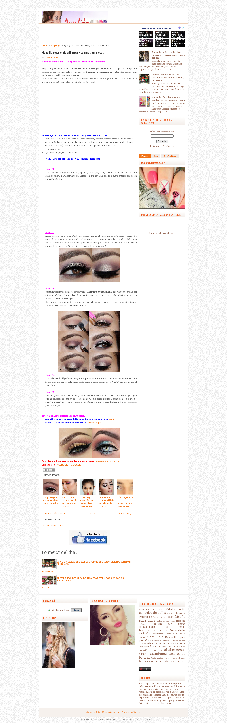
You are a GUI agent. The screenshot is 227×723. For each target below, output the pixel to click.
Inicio (92, 513)
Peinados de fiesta (167, 643)
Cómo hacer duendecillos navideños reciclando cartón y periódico (95, 563)
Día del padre (159, 617)
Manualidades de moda (162, 626)
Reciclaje (155, 646)
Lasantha (111, 719)
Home (46, 45)
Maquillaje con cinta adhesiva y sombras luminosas (73, 52)
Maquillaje (55, 45)
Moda (148, 640)
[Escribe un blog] (47, 470)
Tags (156, 156)
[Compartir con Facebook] (53, 470)
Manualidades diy (153, 630)
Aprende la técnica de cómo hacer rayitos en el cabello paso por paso (168, 55)
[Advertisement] (66, 33)
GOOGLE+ (76, 465)
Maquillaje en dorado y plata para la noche (50, 500)
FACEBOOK (61, 465)
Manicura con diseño (168, 623)
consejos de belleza (153, 613)
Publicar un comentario (52, 525)
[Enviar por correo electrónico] (44, 470)
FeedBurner (168, 146)
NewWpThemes (85, 719)
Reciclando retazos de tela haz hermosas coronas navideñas (90, 579)
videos (169, 661)
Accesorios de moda (151, 609)
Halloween (143, 624)
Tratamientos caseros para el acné (168, 658)
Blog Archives (170, 156)
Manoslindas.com (111, 712)
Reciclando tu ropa (171, 646)
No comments (51, 57)
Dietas (169, 616)
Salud (166, 650)
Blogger (171, 233)
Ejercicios (180, 621)
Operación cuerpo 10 (162, 641)
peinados (151, 643)
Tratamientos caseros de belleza (162, 656)
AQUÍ (111, 419)
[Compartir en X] (50, 470)
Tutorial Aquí (93, 423)
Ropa (159, 650)
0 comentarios (47, 572)
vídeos (178, 661)
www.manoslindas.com (107, 461)
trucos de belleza (151, 661)
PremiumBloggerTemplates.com (128, 719)
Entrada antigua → (127, 513)
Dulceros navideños (166, 621)
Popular (144, 156)
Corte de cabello (177, 613)
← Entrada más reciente (54, 513)
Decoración (145, 616)
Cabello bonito (175, 609)
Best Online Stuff (149, 719)
